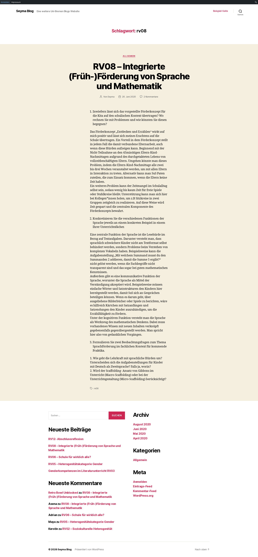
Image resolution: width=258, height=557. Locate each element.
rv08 (96, 388)
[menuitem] (256, 2)
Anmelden (140, 481)
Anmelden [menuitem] (5, 2)
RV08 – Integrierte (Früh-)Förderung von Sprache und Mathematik (129, 76)
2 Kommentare (151, 96)
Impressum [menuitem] (16, 2)
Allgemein (129, 56)
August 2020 (142, 424)
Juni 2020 (140, 429)
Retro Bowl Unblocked (63, 492)
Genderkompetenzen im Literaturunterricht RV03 (81, 471)
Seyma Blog (24, 11)
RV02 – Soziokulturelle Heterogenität (87, 529)
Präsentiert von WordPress (89, 549)
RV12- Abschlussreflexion (65, 439)
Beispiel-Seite (220, 11)
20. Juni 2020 (129, 96)
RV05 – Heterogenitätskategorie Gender (75, 464)
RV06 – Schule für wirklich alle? (69, 457)
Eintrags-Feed (142, 486)
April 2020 (140, 438)
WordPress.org (143, 495)
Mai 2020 (139, 433)
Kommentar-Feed (144, 491)
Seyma (111, 96)
